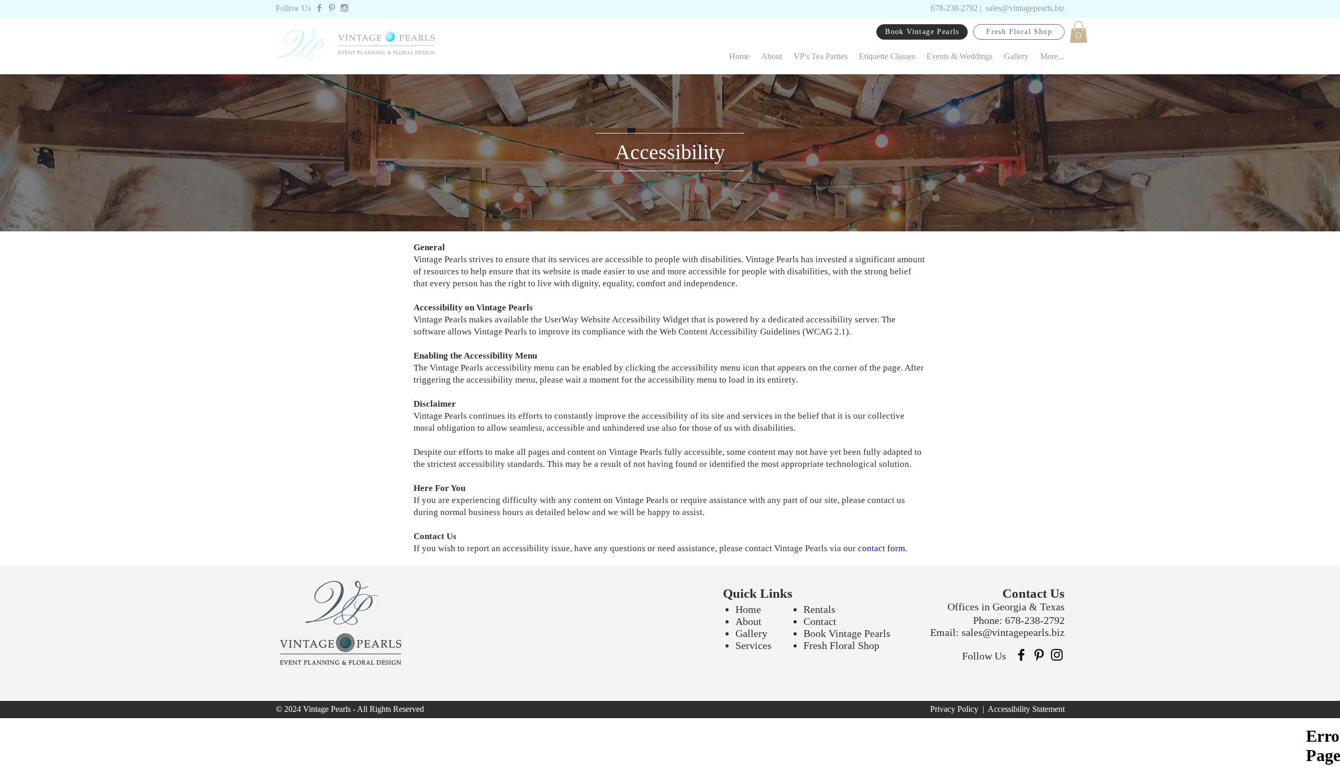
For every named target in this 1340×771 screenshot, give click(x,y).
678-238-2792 (954, 8)
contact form (881, 548)
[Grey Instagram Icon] (344, 8)
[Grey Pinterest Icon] (332, 8)
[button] (1078, 32)
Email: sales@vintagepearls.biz (997, 632)
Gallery (751, 633)
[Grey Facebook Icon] (319, 8)
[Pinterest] (1039, 655)
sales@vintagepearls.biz (1025, 8)
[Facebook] (1021, 655)
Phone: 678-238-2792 (1019, 620)
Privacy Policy (955, 709)
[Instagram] (1057, 655)
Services (753, 645)
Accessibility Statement (1026, 709)
